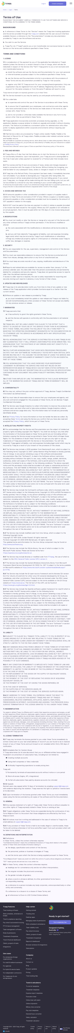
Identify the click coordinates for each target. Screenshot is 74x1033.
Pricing (28, 972)
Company (29, 955)
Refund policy (55, 1027)
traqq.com (35, 34)
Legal (10, 9)
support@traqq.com (60, 786)
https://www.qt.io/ (18, 583)
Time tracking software (10, 910)
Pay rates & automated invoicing (13, 922)
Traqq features (9, 907)
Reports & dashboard (33, 941)
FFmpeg (51, 557)
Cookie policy (33, 1027)
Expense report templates (34, 993)
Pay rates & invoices (32, 931)
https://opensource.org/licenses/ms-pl (17, 553)
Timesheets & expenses (10, 936)
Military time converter (33, 1007)
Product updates (31, 969)
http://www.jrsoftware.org (12, 544)
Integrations (7, 947)
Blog (27, 965)
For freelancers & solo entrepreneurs (10, 977)
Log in (44, 3)
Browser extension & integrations (36, 945)
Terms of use (47, 1027)
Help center (30, 907)
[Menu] (70, 4)
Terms (17, 419)
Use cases (7, 953)
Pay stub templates (32, 1010)
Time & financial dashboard (12, 940)
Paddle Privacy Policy (12, 144)
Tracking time (30, 914)
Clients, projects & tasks (10, 943)
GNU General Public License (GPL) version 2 (30, 559)
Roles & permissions (9, 933)
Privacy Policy (14, 417)
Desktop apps (30, 917)
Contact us (29, 962)
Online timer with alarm (33, 1000)
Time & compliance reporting (12, 919)
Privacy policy (40, 1027)
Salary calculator (31, 1017)
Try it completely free (59, 922)
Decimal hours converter (34, 1014)
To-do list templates (32, 986)
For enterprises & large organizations (10, 958)
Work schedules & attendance (35, 924)
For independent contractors (12, 973)
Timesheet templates (32, 990)
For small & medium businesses (12, 962)
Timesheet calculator (32, 1021)
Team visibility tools (32, 927)
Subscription (30, 948)
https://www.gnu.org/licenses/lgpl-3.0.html (19, 585)
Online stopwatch (31, 1003)
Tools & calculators (33, 983)
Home (4, 9)
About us (29, 958)
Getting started (31, 910)
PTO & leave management (11, 926)
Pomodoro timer (31, 996)
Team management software (12, 929)
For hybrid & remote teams (11, 969)
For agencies (7, 966)
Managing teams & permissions (36, 920)
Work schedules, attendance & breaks (13, 914)
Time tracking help (32, 976)
